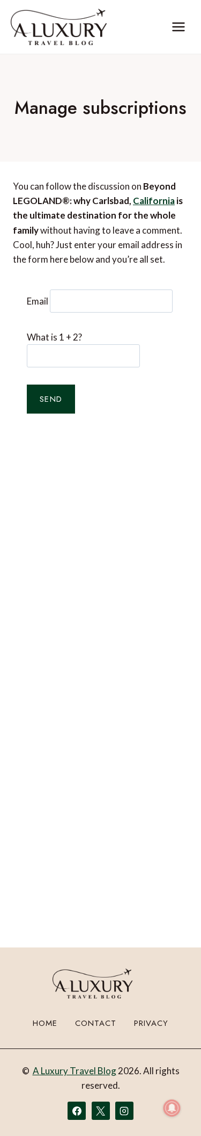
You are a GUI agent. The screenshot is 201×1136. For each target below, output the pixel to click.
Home (45, 1023)
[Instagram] (124, 1111)
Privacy (151, 1023)
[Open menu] (178, 26)
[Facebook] (77, 1111)
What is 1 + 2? (54, 337)
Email (37, 301)
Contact (95, 1023)
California (154, 200)
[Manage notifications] (172, 1108)
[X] (101, 1111)
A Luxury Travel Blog (74, 1070)
